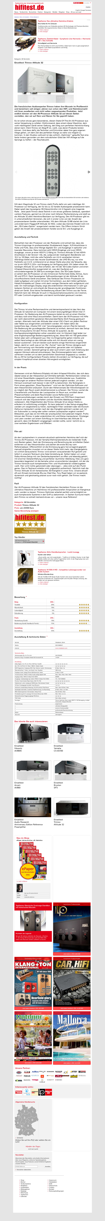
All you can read (76, 12)
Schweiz (20, 1138)
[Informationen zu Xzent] (50, 1080)
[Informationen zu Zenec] (58, 1080)
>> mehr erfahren (22, 881)
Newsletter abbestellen (24, 1170)
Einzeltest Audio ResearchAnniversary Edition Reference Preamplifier (28, 823)
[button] (89, 172)
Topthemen (24, 1195)
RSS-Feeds (24, 1193)
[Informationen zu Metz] (58, 1076)
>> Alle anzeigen (43, 31)
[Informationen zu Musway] (65, 1076)
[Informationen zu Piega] (82, 1076)
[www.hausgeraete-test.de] (26, 1097)
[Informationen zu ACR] (18, 1072)
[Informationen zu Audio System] (27, 1072)
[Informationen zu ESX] (65, 1072)
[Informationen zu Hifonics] (35, 1076)
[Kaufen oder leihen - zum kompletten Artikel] (26, 558)
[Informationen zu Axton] (35, 1072)
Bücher (23, 1182)
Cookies (51, 1187)
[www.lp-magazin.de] (41, 1097)
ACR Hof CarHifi (33, 1149)
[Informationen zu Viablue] (42, 1080)
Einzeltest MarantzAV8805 (19, 748)
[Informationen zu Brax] (42, 1072)
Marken (40, 12)
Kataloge (23, 1191)
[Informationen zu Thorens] (35, 1080)
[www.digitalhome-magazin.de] (18, 1097)
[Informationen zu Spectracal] (27, 1080)
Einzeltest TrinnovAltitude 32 (59, 822)
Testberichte (24, 12)
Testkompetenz (26, 1184)
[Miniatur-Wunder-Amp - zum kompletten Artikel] (26, 577)
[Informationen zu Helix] (27, 1076)
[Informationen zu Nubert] (73, 1076)
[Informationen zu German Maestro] (82, 1072)
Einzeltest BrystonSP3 (58, 785)
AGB (50, 1184)
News (16, 12)
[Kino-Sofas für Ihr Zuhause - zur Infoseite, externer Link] (26, 27)
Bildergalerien (25, 1189)
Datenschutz (53, 1186)
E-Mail (25, 895)
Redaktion (24, 1186)
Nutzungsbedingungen (56, 1191)
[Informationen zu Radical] (18, 1080)
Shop (67, 12)
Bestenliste (32, 12)
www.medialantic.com (61, 648)
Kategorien (47, 12)
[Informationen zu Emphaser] (58, 1072)
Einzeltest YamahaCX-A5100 (58, 748)
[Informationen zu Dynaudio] (50, 1072)
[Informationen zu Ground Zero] (18, 1076)
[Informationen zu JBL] (42, 1076)
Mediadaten (53, 1182)
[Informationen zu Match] (50, 1076)
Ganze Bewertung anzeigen (26, 511)
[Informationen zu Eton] (73, 1072)
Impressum (53, 1180)
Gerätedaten (25, 1187)
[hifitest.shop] (48, 1097)
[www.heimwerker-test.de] (34, 1097)
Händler (54, 12)
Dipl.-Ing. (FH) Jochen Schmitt (31, 893)
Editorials (24, 1196)
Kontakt (51, 1189)
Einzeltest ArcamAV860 (19, 785)
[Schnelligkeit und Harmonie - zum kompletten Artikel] (26, 45)
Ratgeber (62, 12)
